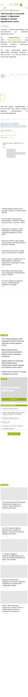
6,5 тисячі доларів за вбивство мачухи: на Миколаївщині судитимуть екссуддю (12, 283)
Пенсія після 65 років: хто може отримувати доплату (14, 373)
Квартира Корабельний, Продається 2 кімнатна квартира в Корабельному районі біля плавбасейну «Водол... (13, 582)
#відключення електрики (6, 127)
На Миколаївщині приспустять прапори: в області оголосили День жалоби (14, 210)
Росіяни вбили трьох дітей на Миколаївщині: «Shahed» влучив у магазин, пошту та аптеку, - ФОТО (13, 221)
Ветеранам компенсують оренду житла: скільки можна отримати (13, 252)
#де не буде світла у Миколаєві (19, 127)
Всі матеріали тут (14, 399)
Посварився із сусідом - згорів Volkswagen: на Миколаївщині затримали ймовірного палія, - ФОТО (12, 231)
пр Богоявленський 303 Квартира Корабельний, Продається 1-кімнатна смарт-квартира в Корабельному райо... (13, 505)
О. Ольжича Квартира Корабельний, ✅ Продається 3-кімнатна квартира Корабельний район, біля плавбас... (13, 557)
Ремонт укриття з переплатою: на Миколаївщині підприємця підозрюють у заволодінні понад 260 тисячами (13, 262)
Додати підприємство (14, 433)
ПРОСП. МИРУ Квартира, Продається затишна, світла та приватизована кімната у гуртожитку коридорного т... (12, 608)
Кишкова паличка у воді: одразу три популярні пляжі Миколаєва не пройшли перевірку (14, 242)
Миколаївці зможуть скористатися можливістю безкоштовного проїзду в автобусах (12, 353)
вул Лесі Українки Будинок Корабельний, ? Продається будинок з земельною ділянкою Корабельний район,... (13, 531)
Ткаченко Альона (7, 130)
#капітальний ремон (5, 124)
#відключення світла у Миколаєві (18, 125)
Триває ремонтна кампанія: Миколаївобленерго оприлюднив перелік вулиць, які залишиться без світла (13, 364)
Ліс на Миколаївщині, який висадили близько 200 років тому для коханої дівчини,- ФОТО (13, 342)
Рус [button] (5, 8)
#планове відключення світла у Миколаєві (10, 123)
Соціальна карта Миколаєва (11, 389)
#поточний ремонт (14, 124)
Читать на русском (5, 26)
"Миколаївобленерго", (14, 40)
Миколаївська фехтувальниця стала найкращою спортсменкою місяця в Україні (13, 273)
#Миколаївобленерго (5, 125)
